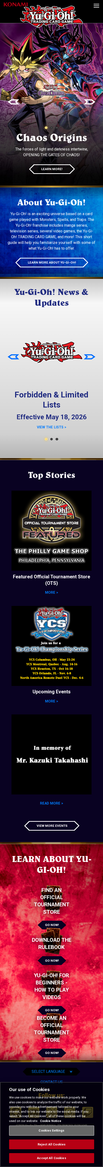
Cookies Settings (51, 1130)
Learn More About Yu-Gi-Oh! (52, 262)
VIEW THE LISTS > (51, 427)
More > (51, 593)
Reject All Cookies (51, 1144)
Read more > (51, 803)
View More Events (52, 826)
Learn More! (52, 169)
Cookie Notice (50, 1121)
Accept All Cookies (51, 1158)
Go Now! (52, 925)
